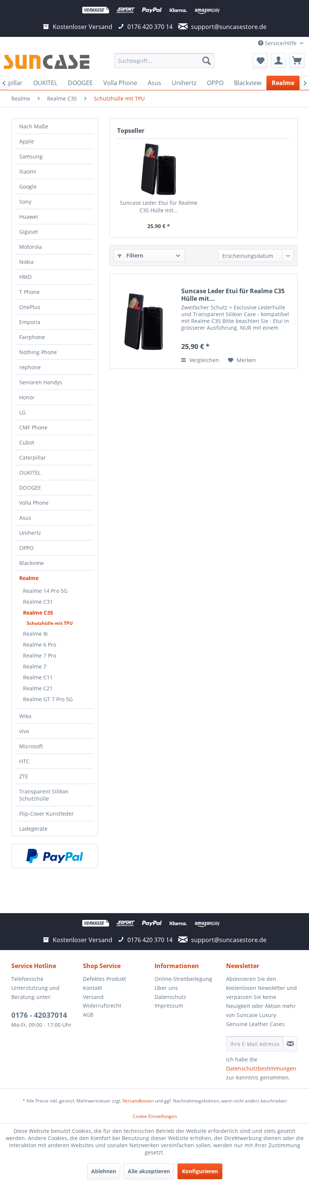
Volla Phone (34, 502)
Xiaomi (27, 171)
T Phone (29, 291)
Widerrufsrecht (102, 1005)
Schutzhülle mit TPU (50, 623)
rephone (30, 367)
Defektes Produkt (104, 978)
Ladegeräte (33, 828)
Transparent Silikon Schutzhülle (44, 795)
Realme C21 (38, 688)
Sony (25, 201)
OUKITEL (30, 472)
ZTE (23, 776)
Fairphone (32, 337)
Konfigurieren (200, 1171)
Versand (93, 996)
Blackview (31, 562)
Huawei (28, 216)
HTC (24, 761)
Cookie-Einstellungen (155, 1116)
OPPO (26, 547)
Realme (28, 578)
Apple (26, 141)
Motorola (30, 246)
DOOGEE (30, 487)
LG (22, 412)
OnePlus (29, 307)
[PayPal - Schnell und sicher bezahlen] (54, 856)
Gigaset (28, 231)
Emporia (29, 322)
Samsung (31, 156)
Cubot (26, 442)
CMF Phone (33, 427)
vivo (24, 731)
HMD (25, 276)
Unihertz (30, 532)
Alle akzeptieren (149, 1171)
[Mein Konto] (278, 60)
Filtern (134, 255)
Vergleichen (203, 360)
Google (28, 186)
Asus (25, 517)
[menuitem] (164, 60)
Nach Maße (33, 126)
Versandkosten (138, 1101)
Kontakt (92, 987)
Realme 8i (35, 633)
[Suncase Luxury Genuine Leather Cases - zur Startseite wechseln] (46, 62)
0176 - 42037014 (39, 1015)
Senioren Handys (40, 382)
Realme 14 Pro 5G (45, 590)
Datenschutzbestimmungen (261, 1068)
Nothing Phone (38, 352)
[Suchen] (206, 60)
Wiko (25, 716)
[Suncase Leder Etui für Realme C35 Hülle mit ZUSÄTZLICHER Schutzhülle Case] (158, 169)
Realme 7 (34, 666)
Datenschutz (170, 996)
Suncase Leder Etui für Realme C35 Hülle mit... (158, 206)
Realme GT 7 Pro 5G (48, 699)
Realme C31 (38, 601)
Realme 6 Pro (39, 644)
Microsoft (31, 746)
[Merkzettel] (260, 60)
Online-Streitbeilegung (183, 978)
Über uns (166, 987)
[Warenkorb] (296, 60)
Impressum (168, 1005)
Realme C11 (38, 677)
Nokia (26, 261)
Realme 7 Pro (39, 655)
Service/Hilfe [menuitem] (280, 43)
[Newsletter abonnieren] (290, 1043)
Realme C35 (38, 612)
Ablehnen (103, 1171)
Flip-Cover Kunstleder (46, 813)
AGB (88, 1014)
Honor (27, 397)
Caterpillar (32, 457)
